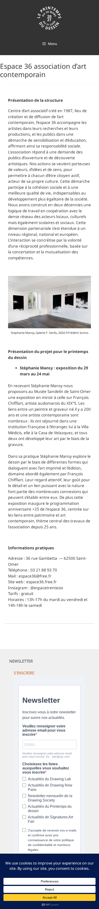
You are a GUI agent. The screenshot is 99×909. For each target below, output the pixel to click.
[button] (24, 673)
